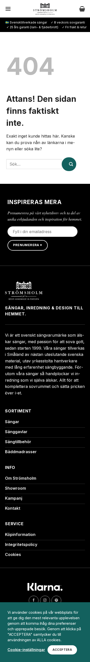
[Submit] (69, 164)
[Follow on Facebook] (33, 600)
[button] (8, 9)
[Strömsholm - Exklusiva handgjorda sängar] (45, 9)
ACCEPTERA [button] (62, 649)
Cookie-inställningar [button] (26, 649)
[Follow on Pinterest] (56, 600)
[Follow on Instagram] (45, 600)
